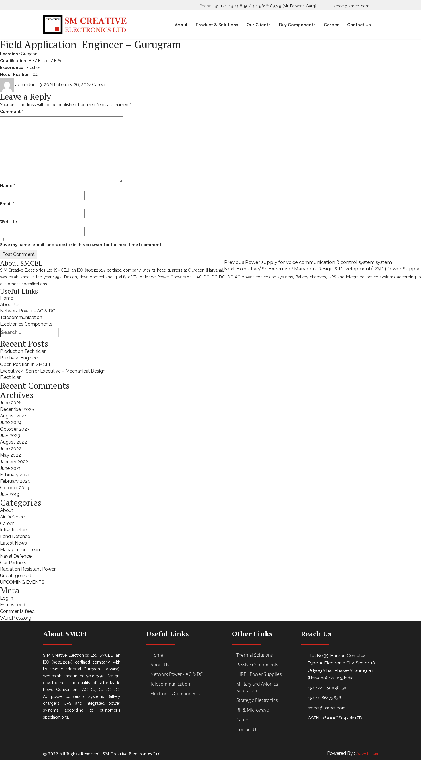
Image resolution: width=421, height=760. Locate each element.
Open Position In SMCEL (26, 364)
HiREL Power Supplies (259, 674)
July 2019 (10, 494)
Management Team (21, 549)
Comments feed (17, 611)
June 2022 (10, 448)
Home (6, 298)
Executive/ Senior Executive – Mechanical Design (52, 371)
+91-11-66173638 (324, 697)
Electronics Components (26, 324)
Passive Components (257, 665)
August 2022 (13, 442)
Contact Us (359, 24)
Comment (11, 111)
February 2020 (15, 481)
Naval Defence (16, 556)
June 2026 (11, 402)
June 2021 (10, 468)
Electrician (11, 377)
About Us (10, 304)
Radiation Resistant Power (28, 569)
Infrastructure (14, 530)
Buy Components (297, 24)
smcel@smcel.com (351, 6)
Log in (6, 598)
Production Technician (23, 351)
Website (8, 221)
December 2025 (17, 409)
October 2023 (14, 429)
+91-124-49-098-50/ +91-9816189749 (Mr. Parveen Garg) (264, 6)
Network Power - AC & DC (27, 311)
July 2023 (10, 435)
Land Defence (15, 536)
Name (7, 185)
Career (331, 24)
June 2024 (11, 422)
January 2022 (14, 461)
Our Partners (13, 562)
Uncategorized (15, 575)
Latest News (13, 543)
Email (7, 203)
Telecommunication (21, 317)
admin (21, 84)
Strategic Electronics (257, 700)
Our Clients (259, 24)
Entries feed (12, 604)
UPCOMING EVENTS (22, 582)
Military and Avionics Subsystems (257, 687)
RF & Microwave (252, 710)
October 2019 (14, 487)
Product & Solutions (217, 24)
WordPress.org (15, 618)
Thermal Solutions (254, 655)
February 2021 (15, 475)
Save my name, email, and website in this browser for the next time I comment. (81, 244)
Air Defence (12, 517)
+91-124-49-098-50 (327, 687)
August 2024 (13, 416)
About (181, 24)
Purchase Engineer (19, 358)
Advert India (367, 753)
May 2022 (10, 455)
